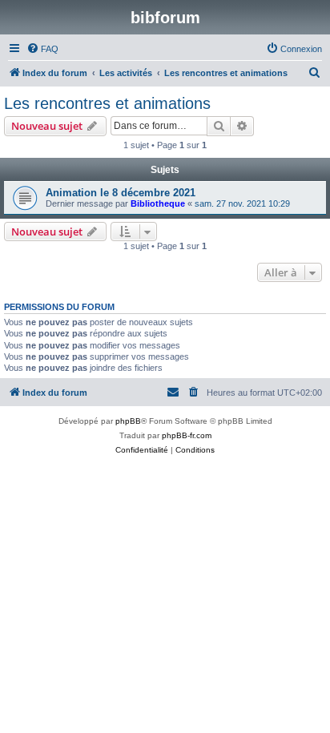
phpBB (128, 421)
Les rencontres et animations (107, 103)
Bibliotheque (158, 203)
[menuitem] (42, 48)
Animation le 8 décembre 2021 (120, 193)
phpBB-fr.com (186, 435)
